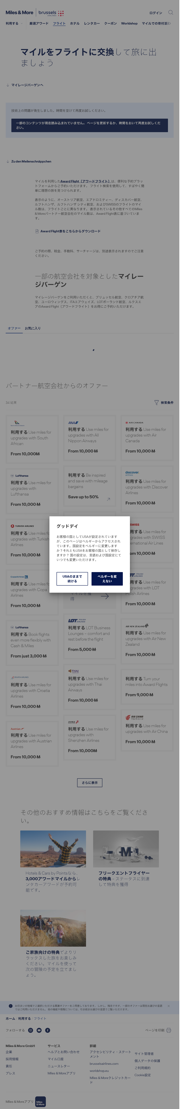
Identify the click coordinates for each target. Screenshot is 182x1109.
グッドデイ (67, 526)
